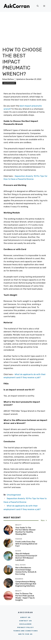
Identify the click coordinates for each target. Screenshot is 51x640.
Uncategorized (9, 83)
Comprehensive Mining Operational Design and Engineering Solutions (25, 584)
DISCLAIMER (25, 624)
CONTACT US (25, 621)
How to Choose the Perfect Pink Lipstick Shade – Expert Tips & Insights (25, 596)
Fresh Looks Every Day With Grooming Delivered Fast (26, 544)
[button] (37, 6)
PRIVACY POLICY (25, 627)
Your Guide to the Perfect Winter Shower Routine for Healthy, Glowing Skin (25, 531)
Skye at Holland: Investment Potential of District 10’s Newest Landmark (26, 557)
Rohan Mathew (8, 79)
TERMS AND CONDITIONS (25, 631)
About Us (25, 617)
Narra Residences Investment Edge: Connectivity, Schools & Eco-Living (25, 571)
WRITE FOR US (26, 634)
